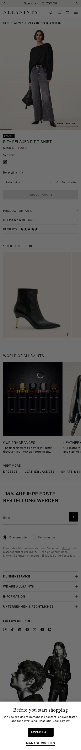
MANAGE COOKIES (40, 743)
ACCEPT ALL (40, 732)
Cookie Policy (61, 720)
